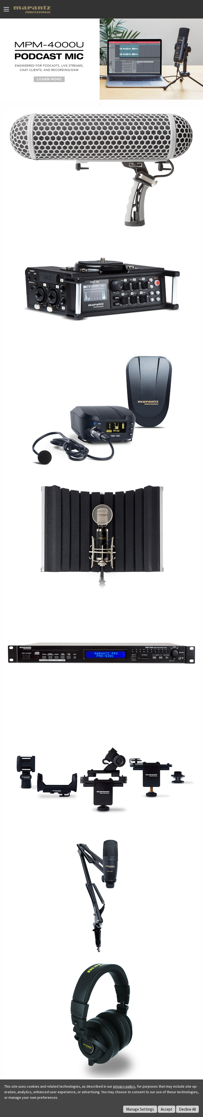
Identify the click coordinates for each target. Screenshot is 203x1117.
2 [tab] (107, 104)
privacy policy (124, 1086)
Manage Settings (140, 1109)
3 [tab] (115, 104)
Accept (166, 1109)
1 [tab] (99, 104)
